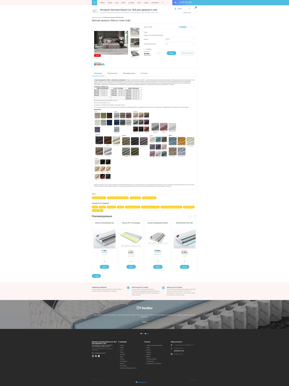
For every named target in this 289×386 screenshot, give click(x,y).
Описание (98, 73)
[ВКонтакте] (95, 64)
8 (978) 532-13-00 (186, 2)
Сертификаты (155, 2)
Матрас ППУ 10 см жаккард (131, 223)
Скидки (110, 2)
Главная (102, 2)
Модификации (129, 73)
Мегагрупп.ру (193, 379)
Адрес (139, 2)
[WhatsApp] (101, 64)
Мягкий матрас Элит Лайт (184, 223)
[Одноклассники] (97, 64)
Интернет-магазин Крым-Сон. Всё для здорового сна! (128, 9)
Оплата (123, 2)
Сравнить (149, 49)
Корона (104, 254)
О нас (116, 2)
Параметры (112, 73)
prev (135, 28)
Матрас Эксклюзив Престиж (104, 223)
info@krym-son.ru (178, 354)
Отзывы (146, 2)
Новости (122, 363)
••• (162, 3)
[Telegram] (103, 64)
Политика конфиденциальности (128, 368)
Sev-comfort (131, 256)
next (135, 58)
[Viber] (99, 64)
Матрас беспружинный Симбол (158, 223)
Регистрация (123, 365)
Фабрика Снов (158, 254)
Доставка (131, 2)
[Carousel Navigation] (192, 216)
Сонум (145, 32)
